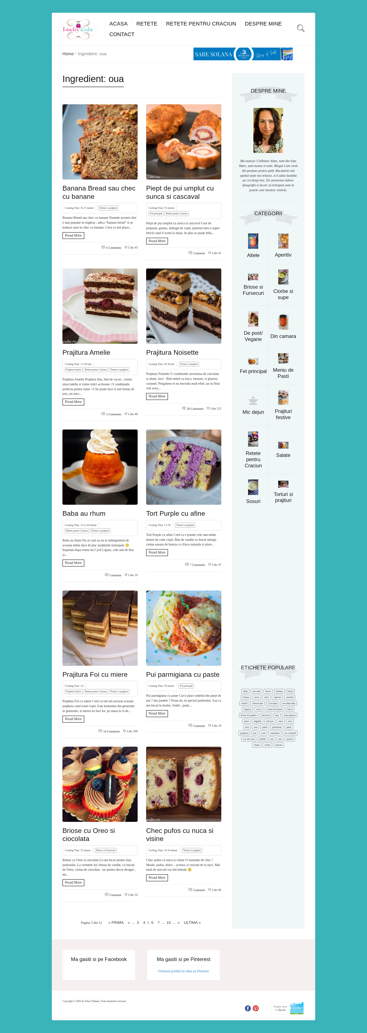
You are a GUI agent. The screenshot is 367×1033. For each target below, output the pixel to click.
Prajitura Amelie (86, 352)
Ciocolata (272, 703)
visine (267, 744)
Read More (73, 235)
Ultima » (192, 922)
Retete (146, 24)
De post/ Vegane (253, 336)
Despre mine (263, 24)
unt (280, 739)
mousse (270, 721)
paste (288, 727)
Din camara (283, 336)
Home (68, 53)
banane (279, 691)
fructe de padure (249, 715)
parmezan (277, 727)
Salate (283, 455)
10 (169, 922)
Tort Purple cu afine (175, 513)
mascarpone (290, 715)
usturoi (289, 739)
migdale (257, 721)
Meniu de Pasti (283, 373)
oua (255, 727)
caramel (290, 697)
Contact (121, 34)
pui (254, 733)
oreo (290, 721)
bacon (268, 691)
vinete (257, 744)
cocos (259, 709)
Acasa (118, 24)
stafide (262, 739)
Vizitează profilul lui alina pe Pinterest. (183, 971)
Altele (253, 255)
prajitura (244, 733)
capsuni (277, 697)
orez (247, 727)
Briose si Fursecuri (105, 850)
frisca (290, 709)
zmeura (278, 744)
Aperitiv (283, 255)
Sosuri (253, 501)
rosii (263, 733)
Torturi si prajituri (108, 207)
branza (246, 697)
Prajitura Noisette (172, 352)
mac (277, 715)
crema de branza (274, 709)
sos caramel (290, 733)
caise (266, 697)
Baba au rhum (84, 513)
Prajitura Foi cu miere (95, 674)
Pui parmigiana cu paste (183, 674)
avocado (256, 691)
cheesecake (257, 703)
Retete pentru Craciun (201, 24)
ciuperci (247, 709)
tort (272, 739)
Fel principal (156, 213)
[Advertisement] (268, 586)
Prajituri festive (73, 369)
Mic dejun (253, 412)
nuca (280, 721)
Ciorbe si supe (283, 294)
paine (264, 727)
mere (246, 721)
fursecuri (265, 715)
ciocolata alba (288, 703)
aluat (245, 691)
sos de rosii (248, 739)
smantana (274, 733)
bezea (290, 691)
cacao (256, 697)
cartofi (244, 703)
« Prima (116, 922)
